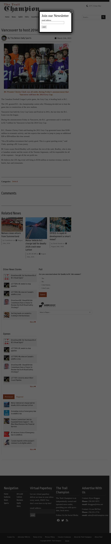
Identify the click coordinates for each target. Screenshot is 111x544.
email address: (46, 20)
